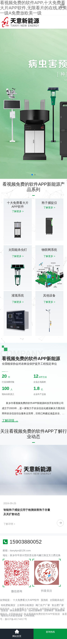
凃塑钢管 (48, 610)
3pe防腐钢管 (35, 610)
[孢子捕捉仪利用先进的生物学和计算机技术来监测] (33, 470)
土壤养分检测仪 (25, 605)
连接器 (4, 610)
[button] (32, 174)
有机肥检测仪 (8, 605)
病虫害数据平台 (18, 610)
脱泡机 (44, 600)
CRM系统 (29, 615)
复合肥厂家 (58, 605)
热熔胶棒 (60, 610)
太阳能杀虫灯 (57, 600)
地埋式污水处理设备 (12, 615)
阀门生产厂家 (43, 605)
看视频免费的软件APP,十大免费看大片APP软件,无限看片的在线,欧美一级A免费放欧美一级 (33, 7)
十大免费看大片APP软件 (26, 600)
